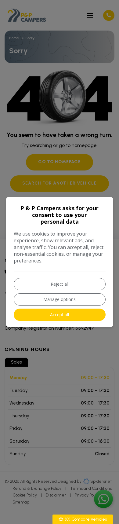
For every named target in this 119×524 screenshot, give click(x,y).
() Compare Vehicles (85, 519)
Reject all (60, 284)
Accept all (59, 314)
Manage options (59, 299)
